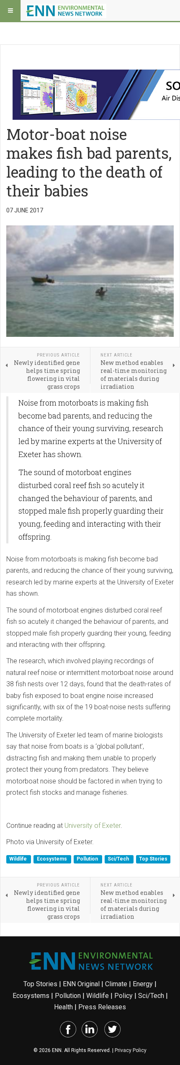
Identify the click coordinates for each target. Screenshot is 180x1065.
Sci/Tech (119, 859)
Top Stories (153, 859)
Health (63, 1007)
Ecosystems (52, 859)
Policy (123, 996)
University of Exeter (92, 826)
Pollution (88, 859)
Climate (116, 984)
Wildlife (18, 859)
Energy (143, 984)
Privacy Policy (131, 1050)
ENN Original (81, 984)
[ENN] (66, 10)
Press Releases (102, 1007)
